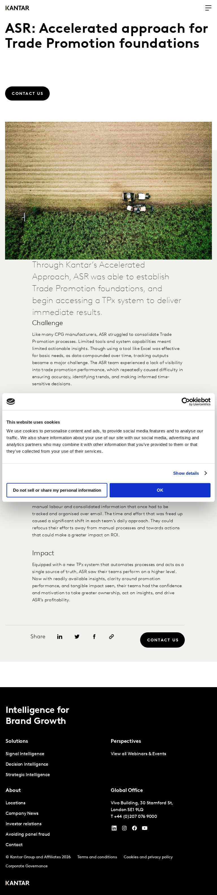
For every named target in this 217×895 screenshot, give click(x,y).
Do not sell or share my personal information (57, 490)
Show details (186, 473)
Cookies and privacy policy (148, 857)
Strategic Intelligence (28, 775)
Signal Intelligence (25, 754)
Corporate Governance (27, 866)
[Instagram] (124, 829)
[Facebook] (134, 829)
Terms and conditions (97, 857)
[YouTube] (114, 829)
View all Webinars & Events (138, 754)
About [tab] (13, 790)
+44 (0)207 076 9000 (135, 817)
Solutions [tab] (17, 741)
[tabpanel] (56, 765)
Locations (15, 803)
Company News (22, 813)
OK (160, 490)
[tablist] (108, 791)
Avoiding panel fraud (28, 834)
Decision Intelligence (27, 764)
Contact (14, 845)
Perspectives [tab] (126, 741)
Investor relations (24, 824)
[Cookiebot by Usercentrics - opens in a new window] (186, 401)
